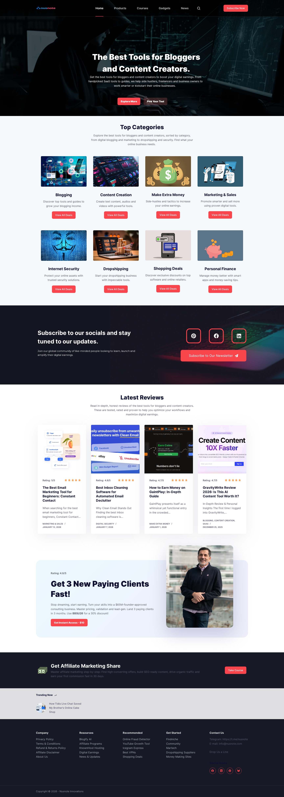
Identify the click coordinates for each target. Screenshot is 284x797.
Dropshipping (115, 269)
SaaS (205, 524)
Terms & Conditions (48, 743)
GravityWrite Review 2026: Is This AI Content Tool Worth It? (221, 492)
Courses (142, 8)
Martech (171, 748)
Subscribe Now (236, 8)
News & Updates (89, 756)
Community (173, 743)
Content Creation (116, 195)
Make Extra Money (168, 195)
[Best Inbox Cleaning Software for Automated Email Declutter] (115, 449)
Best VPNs (129, 752)
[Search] (198, 8)
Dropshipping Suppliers (180, 752)
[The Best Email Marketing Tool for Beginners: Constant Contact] (62, 449)
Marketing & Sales (220, 195)
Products (120, 8)
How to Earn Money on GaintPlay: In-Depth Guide (167, 492)
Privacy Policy (45, 739)
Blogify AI (85, 739)
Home (99, 8)
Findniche (172, 739)
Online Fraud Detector (136, 739)
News (185, 8)
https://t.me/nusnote (235, 739)
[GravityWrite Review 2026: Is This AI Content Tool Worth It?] (222, 449)
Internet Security (63, 269)
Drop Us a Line (219, 752)
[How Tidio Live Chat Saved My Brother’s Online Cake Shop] (41, 708)
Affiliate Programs (90, 743)
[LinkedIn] (221, 771)
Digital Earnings (89, 752)
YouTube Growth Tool (136, 743)
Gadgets (164, 8)
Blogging (64, 195)
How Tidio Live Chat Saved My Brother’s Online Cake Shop (65, 707)
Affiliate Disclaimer (47, 752)
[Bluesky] (239, 771)
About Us (42, 756)
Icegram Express (133, 748)
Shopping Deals (168, 268)
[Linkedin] (239, 335)
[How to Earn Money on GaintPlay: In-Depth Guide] (168, 449)
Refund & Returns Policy (51, 748)
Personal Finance (220, 269)
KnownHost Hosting (91, 748)
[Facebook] (216, 335)
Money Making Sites (179, 756)
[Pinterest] (193, 335)
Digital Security (105, 524)
